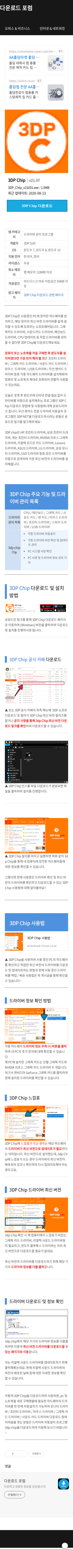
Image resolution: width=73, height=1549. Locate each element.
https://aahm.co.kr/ (22, 81)
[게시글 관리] (22, 1454)
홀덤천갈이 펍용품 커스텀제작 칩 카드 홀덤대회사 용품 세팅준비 (24, 94)
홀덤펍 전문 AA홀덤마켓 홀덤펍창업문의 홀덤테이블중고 (24, 86)
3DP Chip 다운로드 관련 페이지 (44, 295)
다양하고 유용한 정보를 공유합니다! (25, 1486)
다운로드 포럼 (16, 8)
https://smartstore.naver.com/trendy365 (32, 51)
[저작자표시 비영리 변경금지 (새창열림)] (49, 1453)
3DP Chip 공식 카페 (27, 659)
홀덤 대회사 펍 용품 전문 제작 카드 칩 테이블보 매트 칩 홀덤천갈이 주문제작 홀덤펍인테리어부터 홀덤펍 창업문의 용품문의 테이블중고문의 (24, 65)
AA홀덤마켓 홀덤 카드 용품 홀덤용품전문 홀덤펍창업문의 (24, 57)
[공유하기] (17, 1454)
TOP (65, 1545)
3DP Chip (19, 587)
